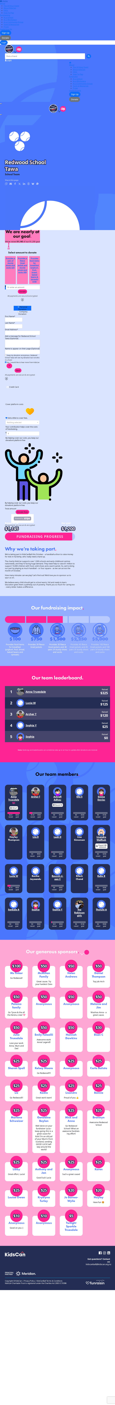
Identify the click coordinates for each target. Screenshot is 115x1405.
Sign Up (5, 32)
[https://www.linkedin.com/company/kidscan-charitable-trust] (108, 1252)
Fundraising (5, 15)
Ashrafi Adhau (57, 798)
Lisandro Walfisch (101, 838)
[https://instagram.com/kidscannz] (104, 1253)
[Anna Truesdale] (20, 692)
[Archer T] (20, 714)
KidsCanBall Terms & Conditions (49, 1281)
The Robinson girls (79, 912)
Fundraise (73, 76)
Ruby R (101, 876)
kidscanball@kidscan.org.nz (98, 1264)
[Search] (88, 56)
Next (18, 370)
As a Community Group (13, 22)
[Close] (1, 114)
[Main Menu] (1, 103)
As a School (8, 17)
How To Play (9, 13)
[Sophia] (20, 736)
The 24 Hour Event (11, 6)
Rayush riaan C (57, 877)
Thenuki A (101, 909)
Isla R (36, 836)
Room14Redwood (102, 846)
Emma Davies (101, 798)
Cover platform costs (15, 404)
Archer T (31, 714)
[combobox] (22, 422)
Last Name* (10, 323)
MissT (14, 808)
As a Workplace (10, 20)
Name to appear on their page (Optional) (22, 348)
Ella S (79, 796)
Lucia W (31, 703)
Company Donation (22, 313)
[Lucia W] (20, 703)
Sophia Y (31, 725)
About (2, 3)
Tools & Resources (11, 24)
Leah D (57, 836)
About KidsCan (10, 8)
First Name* (10, 316)
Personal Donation (22, 308)
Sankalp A (13, 909)
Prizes (6, 27)
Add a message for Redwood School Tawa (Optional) (20, 337)
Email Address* (11, 329)
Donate (5, 37)
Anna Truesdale (36, 691)
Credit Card (14, 387)
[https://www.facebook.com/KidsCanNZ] (100, 1252)
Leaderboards (6, 29)
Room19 (58, 805)
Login (3, 42)
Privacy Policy (29, 1281)
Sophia (30, 736)
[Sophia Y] (20, 725)
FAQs (6, 10)
